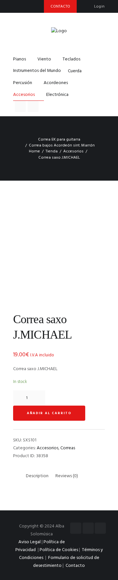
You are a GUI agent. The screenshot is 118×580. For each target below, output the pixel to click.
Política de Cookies (59, 550)
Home (34, 151)
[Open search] (20, 106)
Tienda (52, 151)
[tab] (37, 476)
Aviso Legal (29, 542)
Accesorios (73, 151)
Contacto (75, 565)
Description (37, 476)
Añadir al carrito (49, 413)
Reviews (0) (66, 476)
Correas (67, 448)
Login (99, 6)
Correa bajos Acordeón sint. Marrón (62, 145)
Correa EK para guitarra (59, 139)
